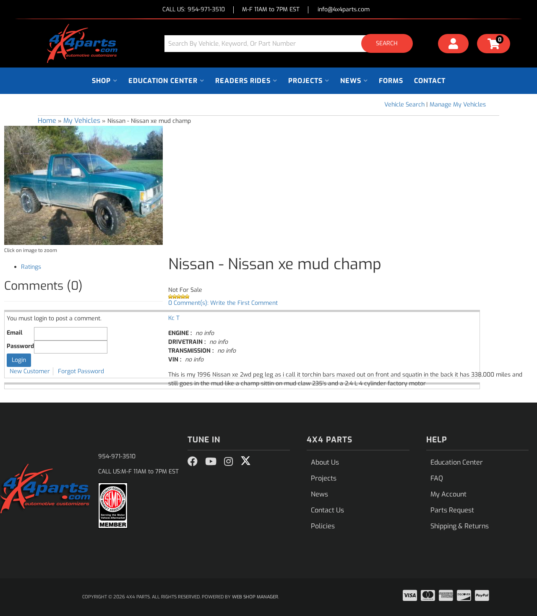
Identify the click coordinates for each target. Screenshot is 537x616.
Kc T (174, 318)
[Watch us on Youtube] (210, 461)
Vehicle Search (404, 105)
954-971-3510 (117, 456)
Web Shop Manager (255, 597)
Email (14, 333)
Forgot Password (81, 371)
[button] (291, 43)
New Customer (30, 371)
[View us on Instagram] (228, 461)
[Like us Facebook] (193, 461)
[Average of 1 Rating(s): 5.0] (350, 296)
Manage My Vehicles (458, 105)
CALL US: (193, 9)
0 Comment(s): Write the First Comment (223, 303)
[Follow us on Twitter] (245, 461)
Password (20, 346)
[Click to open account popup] (453, 45)
